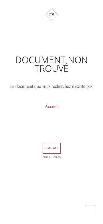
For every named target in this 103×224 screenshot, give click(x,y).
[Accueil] (51, 15)
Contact (51, 148)
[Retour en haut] (90, 211)
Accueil (52, 106)
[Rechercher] (51, 26)
